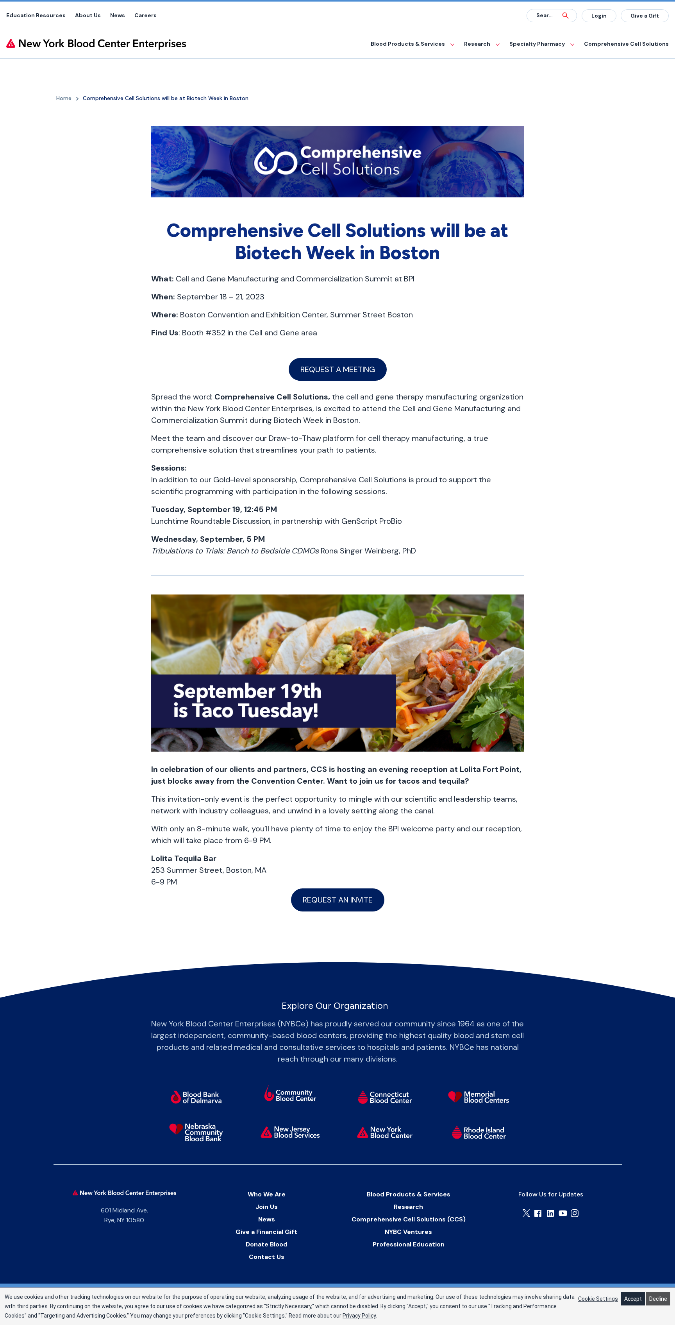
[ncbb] (196, 1132)
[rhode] (479, 1132)
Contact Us (266, 1257)
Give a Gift (644, 15)
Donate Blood (267, 1244)
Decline (658, 1299)
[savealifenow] (290, 1094)
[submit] (566, 16)
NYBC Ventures (408, 1232)
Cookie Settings (598, 1299)
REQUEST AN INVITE (338, 900)
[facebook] (538, 1213)
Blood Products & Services (408, 43)
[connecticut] (384, 1097)
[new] (290, 1132)
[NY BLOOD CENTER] (96, 44)
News (117, 15)
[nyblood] (384, 1132)
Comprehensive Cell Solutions (626, 43)
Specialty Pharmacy (537, 43)
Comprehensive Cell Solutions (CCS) (409, 1219)
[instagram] (575, 1213)
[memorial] (479, 1097)
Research (477, 43)
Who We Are (267, 1194)
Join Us (266, 1207)
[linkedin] (550, 1213)
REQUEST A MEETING (337, 369)
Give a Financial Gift (266, 1232)
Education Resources (36, 15)
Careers (145, 15)
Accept (633, 1299)
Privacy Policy (359, 1315)
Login (599, 15)
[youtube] (563, 1213)
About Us (88, 15)
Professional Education (409, 1244)
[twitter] (526, 1213)
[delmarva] (196, 1097)
